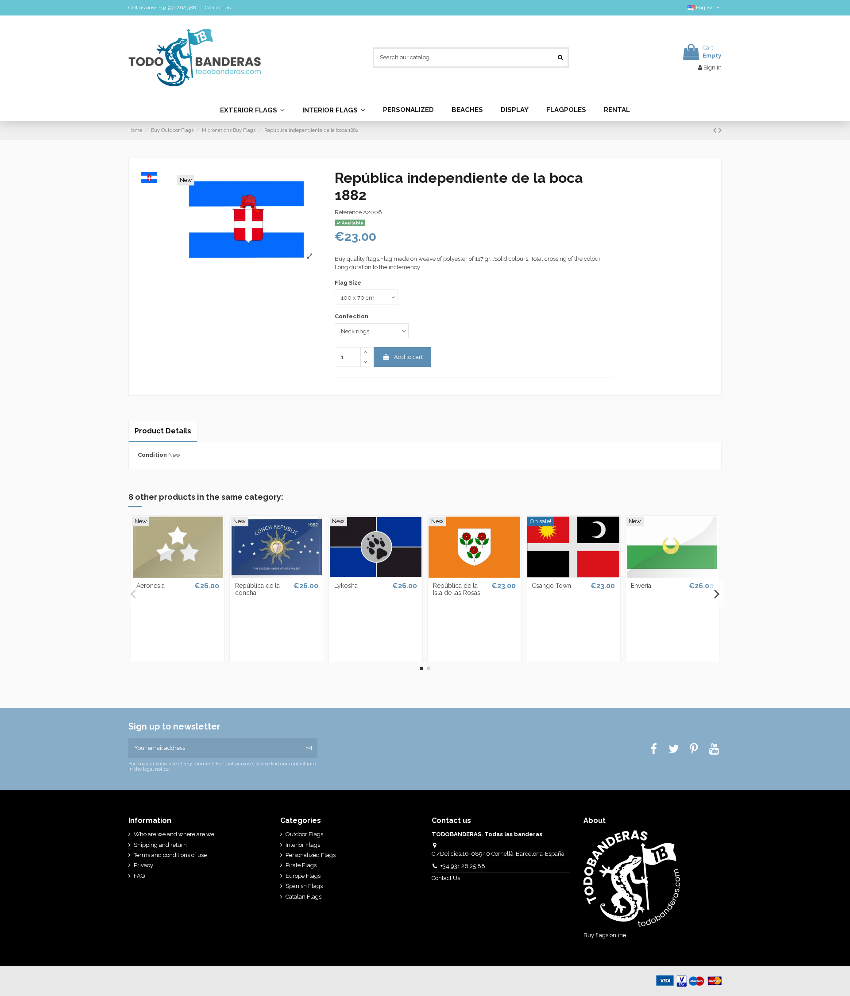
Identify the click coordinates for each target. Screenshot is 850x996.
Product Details (163, 431)
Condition (152, 455)
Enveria (641, 585)
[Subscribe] (308, 748)
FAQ (139, 875)
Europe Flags (303, 875)
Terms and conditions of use (170, 855)
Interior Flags (303, 845)
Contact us (218, 7)
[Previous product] (716, 130)
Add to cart (408, 357)
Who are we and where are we (174, 834)
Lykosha (346, 585)
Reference (348, 212)
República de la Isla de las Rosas (456, 589)
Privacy (143, 865)
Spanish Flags (304, 886)
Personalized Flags (311, 855)
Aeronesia (150, 585)
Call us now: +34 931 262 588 (162, 7)
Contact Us (446, 878)
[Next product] (720, 130)
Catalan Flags (303, 896)
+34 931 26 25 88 (462, 866)
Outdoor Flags (304, 834)
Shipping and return (160, 845)
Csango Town (551, 585)
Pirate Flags (301, 865)
